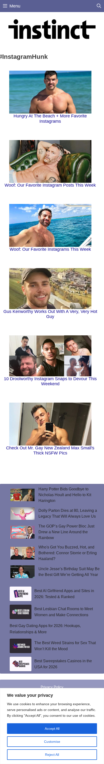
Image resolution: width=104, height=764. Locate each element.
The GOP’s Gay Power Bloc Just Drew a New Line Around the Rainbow (66, 532)
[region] (52, 726)
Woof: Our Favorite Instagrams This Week (50, 249)
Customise (52, 742)
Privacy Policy (52, 687)
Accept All (52, 728)
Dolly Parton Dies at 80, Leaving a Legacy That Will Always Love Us (67, 513)
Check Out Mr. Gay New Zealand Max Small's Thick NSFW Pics (50, 451)
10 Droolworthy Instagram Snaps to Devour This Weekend (50, 381)
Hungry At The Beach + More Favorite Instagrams (50, 119)
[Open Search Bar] (99, 6)
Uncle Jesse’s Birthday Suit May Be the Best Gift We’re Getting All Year (69, 572)
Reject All (52, 755)
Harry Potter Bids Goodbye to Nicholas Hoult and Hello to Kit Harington (64, 495)
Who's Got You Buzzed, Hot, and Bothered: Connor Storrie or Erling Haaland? (67, 553)
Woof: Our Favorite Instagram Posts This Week (50, 185)
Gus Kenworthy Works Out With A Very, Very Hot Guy (50, 314)
